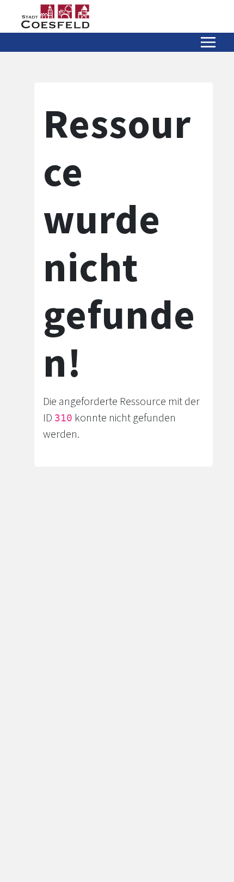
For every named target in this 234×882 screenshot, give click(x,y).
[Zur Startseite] (55, 16)
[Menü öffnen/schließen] (208, 42)
